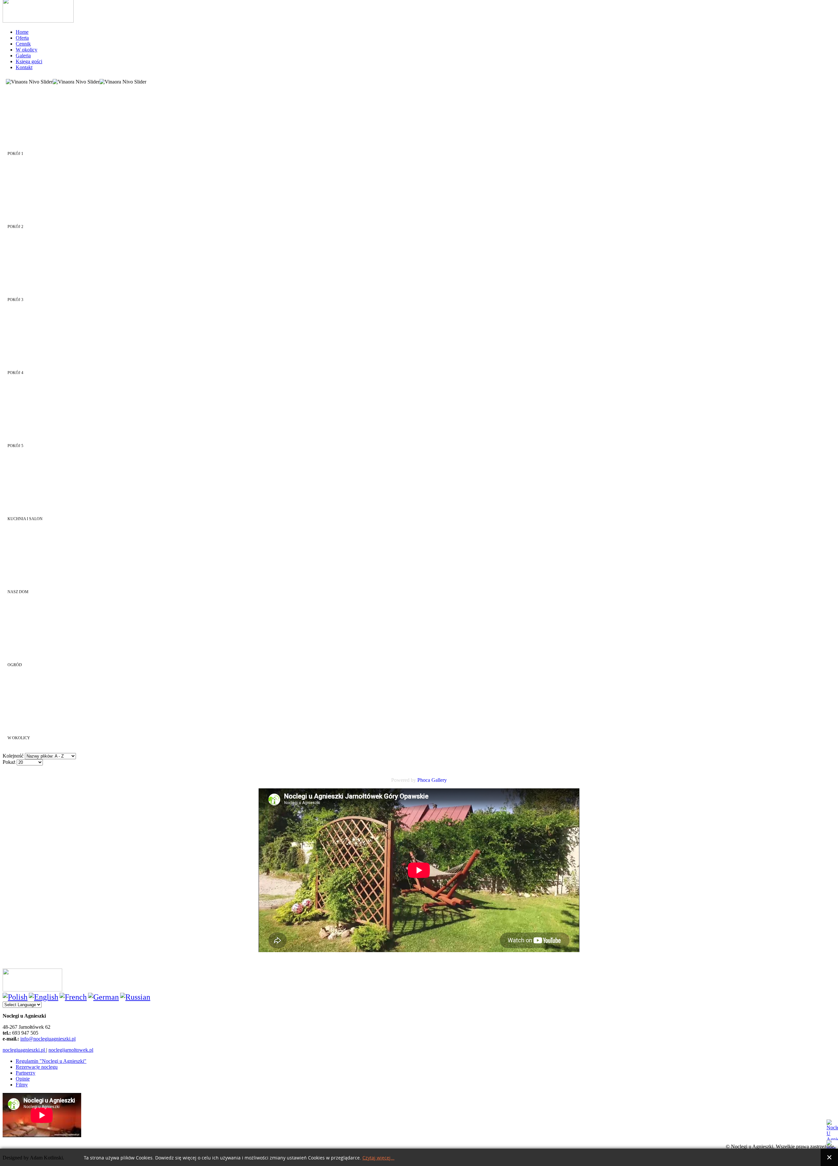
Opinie (23, 1078)
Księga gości (29, 61)
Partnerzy (25, 1073)
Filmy (22, 1084)
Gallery (439, 780)
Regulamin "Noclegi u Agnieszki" (51, 1061)
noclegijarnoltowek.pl (70, 1050)
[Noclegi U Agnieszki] (832, 1129)
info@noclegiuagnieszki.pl (48, 1039)
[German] (103, 997)
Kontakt (24, 67)
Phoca (423, 780)
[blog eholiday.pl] (832, 1144)
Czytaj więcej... (378, 1158)
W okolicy (26, 49)
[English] (43, 997)
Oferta (22, 38)
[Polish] (15, 997)
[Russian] (135, 997)
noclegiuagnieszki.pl (24, 1050)
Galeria (23, 55)
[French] (73, 997)
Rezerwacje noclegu (37, 1067)
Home (22, 32)
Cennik (23, 44)
